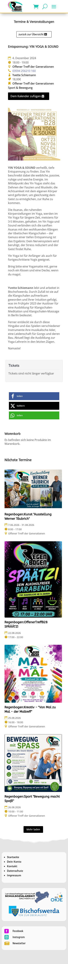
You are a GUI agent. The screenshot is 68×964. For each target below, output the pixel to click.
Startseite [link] (13, 857)
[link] (15, 6)
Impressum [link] (14, 875)
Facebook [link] (18, 931)
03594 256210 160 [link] (24, 71)
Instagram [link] (19, 937)
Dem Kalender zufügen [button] (25, 96)
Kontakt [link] (12, 866)
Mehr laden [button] (33, 829)
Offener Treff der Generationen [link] (33, 67)
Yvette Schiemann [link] (24, 75)
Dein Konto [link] (14, 861)
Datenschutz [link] (15, 870)
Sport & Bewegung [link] (20, 88)
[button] (53, 6)
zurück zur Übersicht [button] (31, 34)
